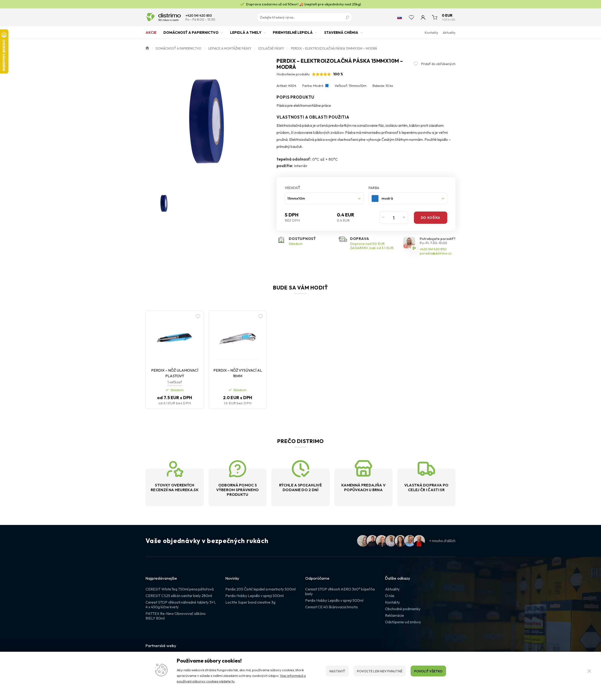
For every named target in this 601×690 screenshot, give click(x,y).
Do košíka (430, 218)
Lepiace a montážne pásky (229, 48)
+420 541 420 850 (198, 16)
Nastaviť (337, 671)
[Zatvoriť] (589, 671)
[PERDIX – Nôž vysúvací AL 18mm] (237, 338)
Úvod (147, 47)
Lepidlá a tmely (245, 32)
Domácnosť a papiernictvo (191, 32)
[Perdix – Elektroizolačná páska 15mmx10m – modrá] (208, 121)
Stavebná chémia (341, 32)
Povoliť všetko (428, 671)
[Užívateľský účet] (423, 17)
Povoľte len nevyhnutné (379, 671)
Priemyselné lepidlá (293, 32)
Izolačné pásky (271, 48)
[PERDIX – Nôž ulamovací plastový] (174, 338)
